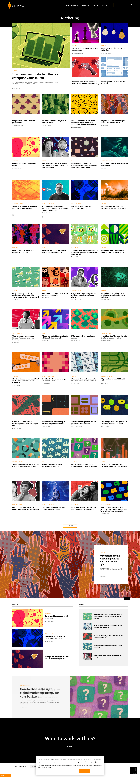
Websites (14, 70)
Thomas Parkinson (107, 340)
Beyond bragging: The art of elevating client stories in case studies (114, 337)
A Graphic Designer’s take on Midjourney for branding (52, 465)
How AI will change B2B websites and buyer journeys (114, 164)
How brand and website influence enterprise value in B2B (35, 76)
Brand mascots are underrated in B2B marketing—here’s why (55, 294)
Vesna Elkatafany (78, 53)
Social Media (74, 247)
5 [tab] (128, 702)
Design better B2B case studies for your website (24, 122)
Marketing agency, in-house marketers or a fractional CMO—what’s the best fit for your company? (25, 295)
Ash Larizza (46, 170)
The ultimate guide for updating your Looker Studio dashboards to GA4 (25, 465)
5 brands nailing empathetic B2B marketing (24, 164)
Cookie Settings (5, 775)
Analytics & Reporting (18, 462)
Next (128, 598)
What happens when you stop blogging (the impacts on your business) (23, 338)
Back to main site (116, 766)
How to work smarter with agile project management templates (53, 423)
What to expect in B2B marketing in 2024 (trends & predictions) (55, 337)
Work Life (103, 45)
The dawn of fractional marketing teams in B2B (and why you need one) (85, 83)
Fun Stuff (73, 376)
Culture (95, 5)
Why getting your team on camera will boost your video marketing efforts (83, 295)
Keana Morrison (107, 53)
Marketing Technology (107, 161)
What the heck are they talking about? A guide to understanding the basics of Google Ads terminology (114, 509)
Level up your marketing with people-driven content (23, 251)
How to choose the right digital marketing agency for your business (84, 465)
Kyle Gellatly (47, 340)
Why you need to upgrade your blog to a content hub (38, 691)
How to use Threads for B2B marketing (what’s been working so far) (25, 423)
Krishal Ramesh (77, 127)
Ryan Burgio (76, 340)
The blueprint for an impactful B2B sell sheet (113, 83)
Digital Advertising (76, 203)
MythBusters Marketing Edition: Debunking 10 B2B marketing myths (113, 207)
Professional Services (18, 203)
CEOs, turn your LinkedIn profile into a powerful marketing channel (114, 423)
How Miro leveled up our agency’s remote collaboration (54, 380)
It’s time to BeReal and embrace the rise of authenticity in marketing (83, 508)
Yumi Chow (105, 125)
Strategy (74, 45)
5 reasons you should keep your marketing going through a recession (114, 465)
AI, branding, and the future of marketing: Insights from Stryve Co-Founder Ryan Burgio (55, 208)
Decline (96, 771)
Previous (125, 598)
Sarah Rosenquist (19, 211)
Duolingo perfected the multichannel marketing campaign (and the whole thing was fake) (84, 252)
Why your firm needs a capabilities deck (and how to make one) (24, 207)
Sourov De (105, 168)
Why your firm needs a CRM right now (113, 380)
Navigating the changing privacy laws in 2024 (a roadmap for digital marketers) (113, 295)
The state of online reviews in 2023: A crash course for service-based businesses (25, 381)
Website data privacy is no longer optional (83, 337)
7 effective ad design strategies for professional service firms (83, 423)
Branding (73, 161)
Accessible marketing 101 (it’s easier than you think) (54, 122)
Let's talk (70, 746)
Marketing (85, 5)
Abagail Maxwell (18, 125)
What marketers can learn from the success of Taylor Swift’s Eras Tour (84, 380)
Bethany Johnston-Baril (50, 255)
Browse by (105, 5)
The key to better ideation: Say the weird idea (113, 49)
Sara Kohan (17, 88)
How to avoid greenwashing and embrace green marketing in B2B (112, 251)
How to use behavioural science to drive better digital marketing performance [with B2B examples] (83, 122)
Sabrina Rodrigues (19, 255)
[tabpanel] (70, 697)
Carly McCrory (26, 706)
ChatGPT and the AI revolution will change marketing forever (54, 508)
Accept (84, 771)
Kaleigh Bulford (77, 299)
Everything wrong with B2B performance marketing (81, 207)
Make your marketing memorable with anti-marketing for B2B (54, 251)
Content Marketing (76, 290)
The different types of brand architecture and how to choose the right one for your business (84, 165)
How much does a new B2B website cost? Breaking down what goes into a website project (55, 165)
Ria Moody (75, 256)
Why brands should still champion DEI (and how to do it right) (113, 122)
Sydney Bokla (47, 125)
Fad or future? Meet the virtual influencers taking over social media (25, 508)
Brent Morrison (107, 87)
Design (71, 5)
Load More (70, 526)
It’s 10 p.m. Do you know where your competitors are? (85, 49)
